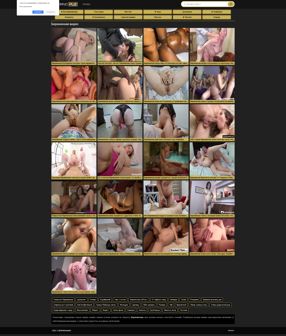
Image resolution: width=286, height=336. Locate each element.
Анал (158, 12)
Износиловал (82, 310)
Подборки (217, 12)
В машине (194, 300)
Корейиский (105, 300)
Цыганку (135, 305)
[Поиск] (231, 4)
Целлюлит (81, 300)
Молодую (124, 305)
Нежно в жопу (170, 310)
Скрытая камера (128, 17)
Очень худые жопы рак (220, 305)
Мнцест (95, 310)
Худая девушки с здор (63, 310)
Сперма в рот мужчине (63, 305)
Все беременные (70, 12)
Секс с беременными (61, 331)
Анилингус (69, 17)
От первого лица (159, 300)
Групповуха (155, 310)
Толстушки (98, 12)
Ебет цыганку (149, 305)
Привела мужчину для (212, 300)
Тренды (86, 4)
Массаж (157, 17)
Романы (162, 305)
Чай (170, 305)
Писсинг (188, 17)
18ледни (173, 300)
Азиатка (142, 310)
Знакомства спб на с (139, 300)
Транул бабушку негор (106, 305)
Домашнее (187, 12)
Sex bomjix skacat (84, 305)
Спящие (216, 17)
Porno (66, 4)
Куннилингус (99, 17)
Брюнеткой (181, 305)
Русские (183, 310)
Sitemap (231, 330)
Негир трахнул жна (198, 305)
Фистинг (128, 12)
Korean (93, 300)
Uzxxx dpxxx (118, 310)
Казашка (131, 310)
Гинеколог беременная (63, 300)
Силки (183, 300)
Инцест (106, 310)
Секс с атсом (120, 300)
